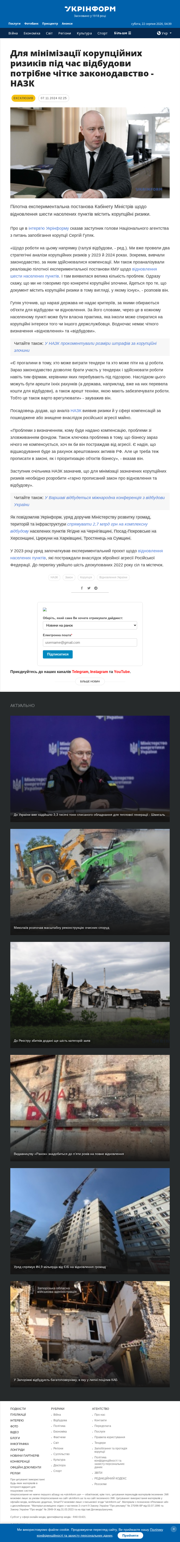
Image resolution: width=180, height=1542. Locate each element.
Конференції (20, 1461)
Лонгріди (17, 1450)
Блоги (15, 1438)
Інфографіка (19, 1444)
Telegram (80, 672)
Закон (69, 577)
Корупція (86, 577)
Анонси (67, 24)
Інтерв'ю (17, 1420)
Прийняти (130, 1535)
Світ (49, 33)
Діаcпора (59, 1465)
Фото (14, 1426)
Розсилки (100, 1484)
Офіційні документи (25, 1467)
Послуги (14, 24)
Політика (59, 1426)
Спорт (103, 33)
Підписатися (58, 654)
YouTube (122, 672)
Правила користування (109, 1437)
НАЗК (76, 410)
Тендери (100, 1442)
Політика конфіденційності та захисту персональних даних (109, 1462)
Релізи (15, 1473)
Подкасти (18, 1408)
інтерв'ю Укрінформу (49, 228)
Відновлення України (113, 577)
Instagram (99, 672)
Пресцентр (50, 24)
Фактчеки (59, 1437)
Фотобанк (31, 24)
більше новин (90, 681)
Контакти (100, 1420)
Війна (13, 33)
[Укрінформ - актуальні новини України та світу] (90, 8)
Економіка (32, 33)
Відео (14, 1432)
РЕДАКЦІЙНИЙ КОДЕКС (110, 1478)
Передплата (102, 1426)
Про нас (99, 1414)
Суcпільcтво (61, 1454)
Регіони (64, 33)
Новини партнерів (24, 1455)
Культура (84, 33)
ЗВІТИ (98, 1472)
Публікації (18, 1414)
